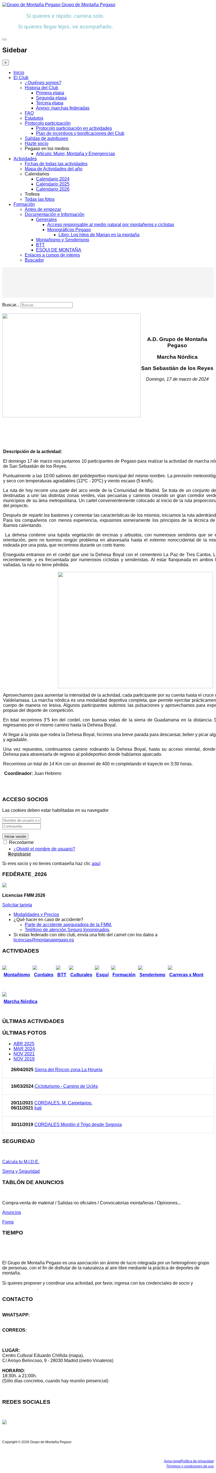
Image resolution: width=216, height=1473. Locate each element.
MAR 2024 (24, 1048)
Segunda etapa (51, 97)
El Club (21, 77)
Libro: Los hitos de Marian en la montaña (99, 234)
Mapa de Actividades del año (53, 168)
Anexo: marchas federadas (62, 108)
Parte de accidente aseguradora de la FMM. (68, 924)
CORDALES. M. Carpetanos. (63, 1102)
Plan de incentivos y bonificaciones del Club (80, 133)
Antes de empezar (43, 209)
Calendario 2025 (52, 184)
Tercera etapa (49, 103)
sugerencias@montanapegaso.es (35, 1340)
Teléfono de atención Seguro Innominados (67, 929)
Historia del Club (41, 87)
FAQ (29, 113)
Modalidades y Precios (36, 914)
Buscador (34, 260)
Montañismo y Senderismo (62, 239)
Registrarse (19, 854)
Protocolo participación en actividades (74, 128)
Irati (38, 1108)
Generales (46, 219)
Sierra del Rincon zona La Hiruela (68, 1069)
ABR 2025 (24, 1043)
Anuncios (11, 1212)
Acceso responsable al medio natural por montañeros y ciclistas (110, 224)
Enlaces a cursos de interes (52, 255)
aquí (96, 863)
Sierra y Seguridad (21, 1171)
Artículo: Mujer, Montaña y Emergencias (75, 153)
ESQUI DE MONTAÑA (58, 250)
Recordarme (21, 842)
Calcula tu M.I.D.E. (20, 1161)
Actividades (25, 158)
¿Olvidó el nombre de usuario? (44, 848)
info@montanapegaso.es (27, 1335)
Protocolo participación (48, 123)
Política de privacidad (197, 1461)
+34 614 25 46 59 (19, 1320)
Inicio (19, 72)
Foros (8, 1222)
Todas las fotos (40, 199)
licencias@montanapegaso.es (44, 939)
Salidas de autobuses (46, 138)
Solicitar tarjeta (17, 904)
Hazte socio (36, 143)
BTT (40, 244)
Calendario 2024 (52, 179)
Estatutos (34, 118)
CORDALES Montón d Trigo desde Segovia (78, 1124)
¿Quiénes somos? (43, 82)
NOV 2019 (24, 1059)
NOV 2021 (24, 1053)
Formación (24, 204)
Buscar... (10, 304)
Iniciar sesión (15, 836)
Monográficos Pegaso (69, 229)
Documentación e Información (54, 214)
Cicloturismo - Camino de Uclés (66, 1086)
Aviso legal (172, 1461)
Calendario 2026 (52, 189)
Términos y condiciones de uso (190, 1466)
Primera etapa (50, 92)
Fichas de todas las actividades (56, 163)
